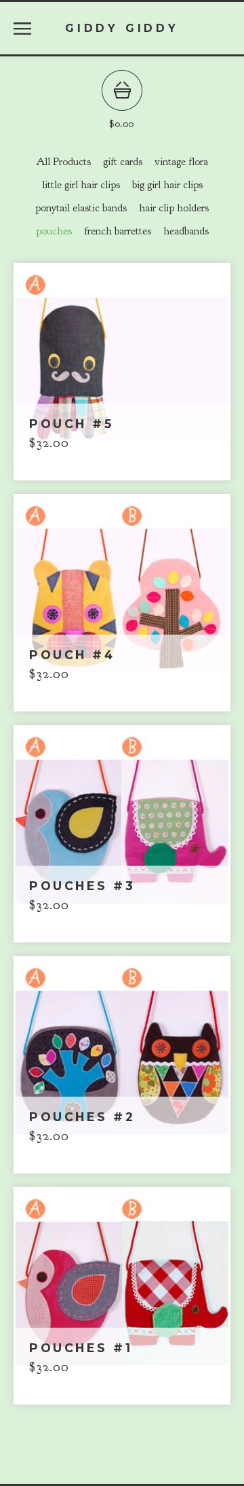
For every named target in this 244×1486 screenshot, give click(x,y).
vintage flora (181, 162)
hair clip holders (174, 208)
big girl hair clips (167, 185)
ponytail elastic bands (81, 208)
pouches (54, 231)
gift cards (122, 162)
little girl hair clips (81, 185)
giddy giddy (122, 28)
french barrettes (117, 231)
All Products (63, 162)
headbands (186, 231)
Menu (22, 28)
